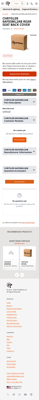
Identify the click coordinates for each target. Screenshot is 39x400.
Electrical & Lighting (11, 9)
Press (8, 348)
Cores (9, 303)
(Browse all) (19, 243)
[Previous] (17, 275)
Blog (8, 339)
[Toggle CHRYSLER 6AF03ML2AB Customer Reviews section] (34, 119)
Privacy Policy (11, 364)
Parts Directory (12, 320)
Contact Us (10, 351)
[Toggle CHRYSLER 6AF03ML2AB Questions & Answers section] (34, 169)
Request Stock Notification (19, 74)
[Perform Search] (22, 3)
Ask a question (19, 182)
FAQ (8, 345)
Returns (9, 306)
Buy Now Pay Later (13, 323)
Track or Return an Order (15, 373)
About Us (10, 336)
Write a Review (19, 29)
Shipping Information (14, 309)
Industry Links (12, 317)
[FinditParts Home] (8, 3)
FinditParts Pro (12, 315)
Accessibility (11, 367)
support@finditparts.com (15, 376)
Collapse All (19, 94)
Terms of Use (11, 361)
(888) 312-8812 (12, 379)
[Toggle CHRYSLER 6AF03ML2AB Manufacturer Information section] (34, 151)
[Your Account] (27, 3)
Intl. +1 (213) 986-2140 (14, 382)
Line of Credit (11, 312)
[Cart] (36, 3)
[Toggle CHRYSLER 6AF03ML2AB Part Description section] (34, 101)
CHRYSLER (6, 112)
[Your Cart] (36, 3)
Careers (9, 342)
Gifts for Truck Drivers (14, 326)
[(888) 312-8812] (32, 3)
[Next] (22, 275)
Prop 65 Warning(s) (28, 223)
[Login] (27, 3)
